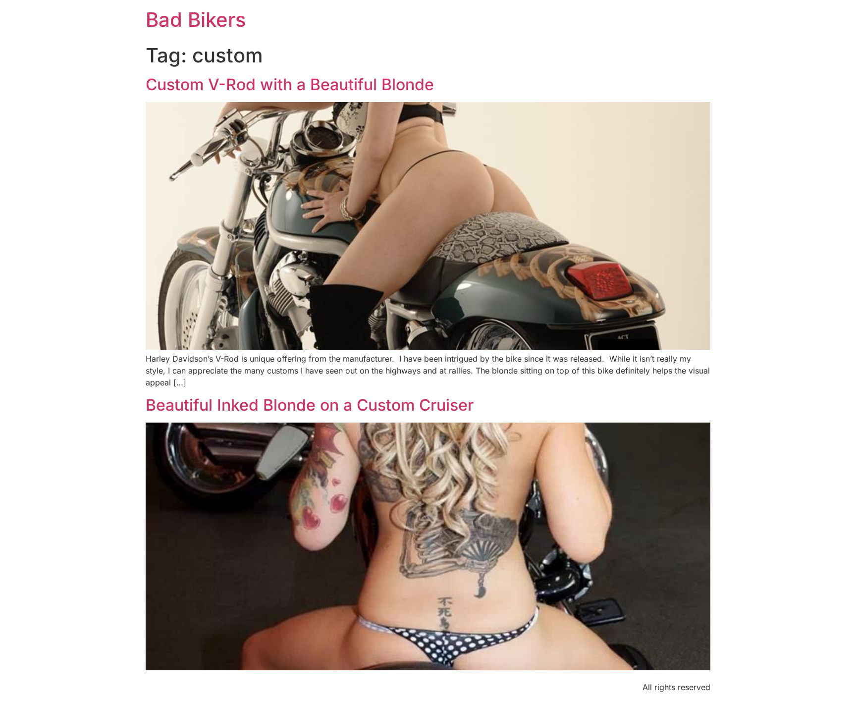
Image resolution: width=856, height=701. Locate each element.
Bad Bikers (196, 19)
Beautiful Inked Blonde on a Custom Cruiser (310, 405)
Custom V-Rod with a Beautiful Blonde (290, 84)
